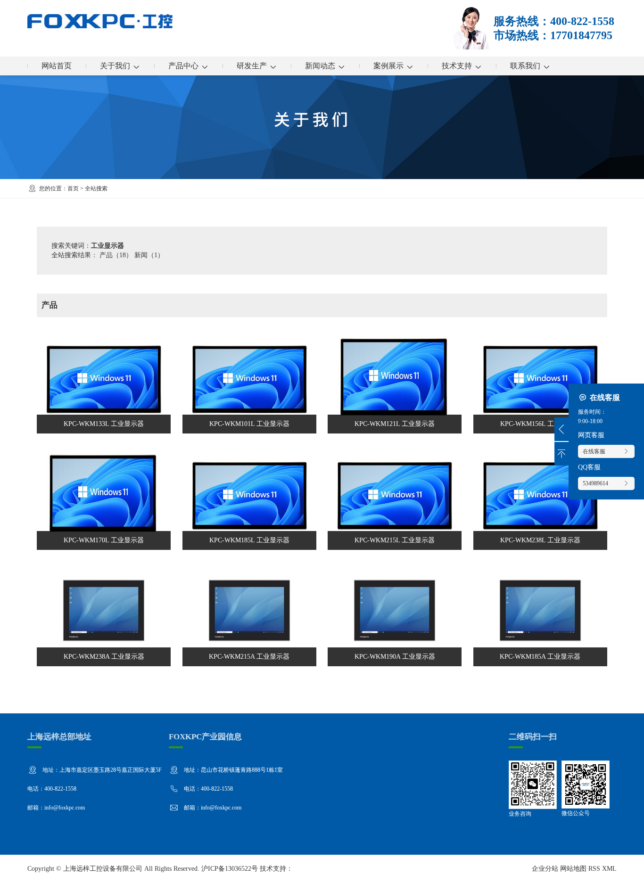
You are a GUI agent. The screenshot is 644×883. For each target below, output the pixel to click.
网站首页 (56, 66)
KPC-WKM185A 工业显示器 (540, 612)
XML (609, 868)
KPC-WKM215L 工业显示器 (395, 496)
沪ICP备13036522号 (229, 868)
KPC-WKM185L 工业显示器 (249, 496)
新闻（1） (149, 255)
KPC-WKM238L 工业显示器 (540, 496)
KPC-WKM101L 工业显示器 (249, 380)
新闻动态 (320, 66)
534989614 (595, 483)
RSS (594, 868)
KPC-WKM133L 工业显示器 (104, 380)
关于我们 (115, 66)
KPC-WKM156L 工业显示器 (540, 380)
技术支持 (457, 66)
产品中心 (183, 66)
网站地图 (573, 868)
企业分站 (545, 868)
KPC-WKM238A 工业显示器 (104, 612)
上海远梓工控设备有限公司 (102, 868)
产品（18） (115, 255)
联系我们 (525, 66)
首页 (73, 188)
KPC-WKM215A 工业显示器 (249, 612)
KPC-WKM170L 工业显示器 (104, 496)
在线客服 (594, 451)
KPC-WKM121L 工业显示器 (395, 380)
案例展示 (388, 66)
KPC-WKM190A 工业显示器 (395, 612)
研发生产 (252, 66)
